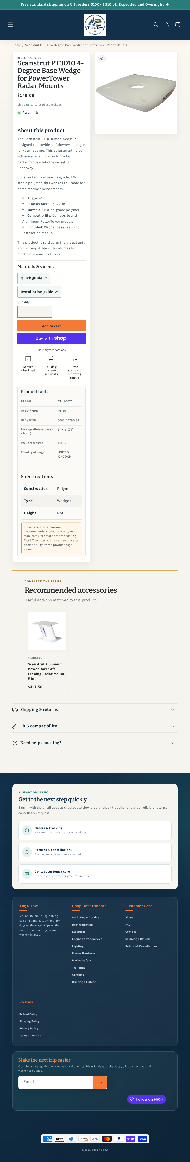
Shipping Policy (29, 1021)
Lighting (77, 946)
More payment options (52, 350)
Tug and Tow (100, 1149)
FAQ (128, 924)
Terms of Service (30, 1035)
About (129, 917)
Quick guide (34, 278)
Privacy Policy (28, 1028)
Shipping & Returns (138, 939)
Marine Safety (81, 960)
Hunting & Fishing (84, 982)
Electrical (78, 931)
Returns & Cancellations (141, 946)
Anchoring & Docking (85, 917)
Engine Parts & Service (87, 939)
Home (16, 45)
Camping (78, 974)
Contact (130, 931)
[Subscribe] (100, 1082)
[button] (10, 24)
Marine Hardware (83, 953)
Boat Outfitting (82, 924)
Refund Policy (28, 1014)
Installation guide (39, 291)
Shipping (23, 104)
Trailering (78, 967)
